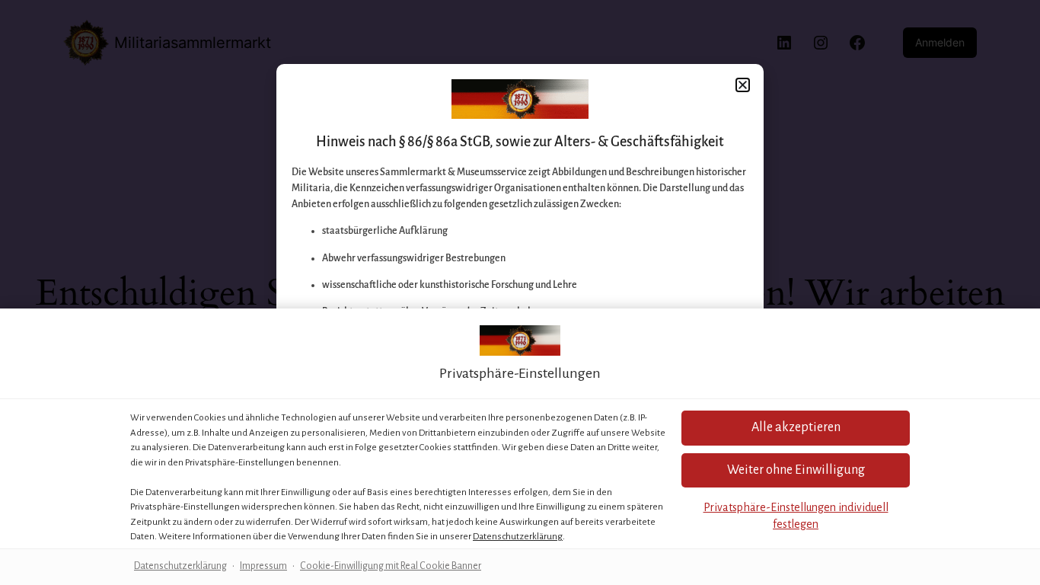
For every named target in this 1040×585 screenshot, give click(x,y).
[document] (520, 292)
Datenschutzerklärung (518, 537)
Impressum (263, 566)
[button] (795, 470)
